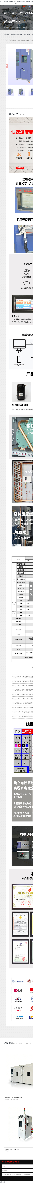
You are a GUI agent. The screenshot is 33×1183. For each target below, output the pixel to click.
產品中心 (14, 40)
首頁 (9, 40)
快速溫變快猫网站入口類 (25, 40)
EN (32, 6)
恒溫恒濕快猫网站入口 (16, 34)
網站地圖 (2, 1182)
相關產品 (8, 1043)
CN (26, 6)
